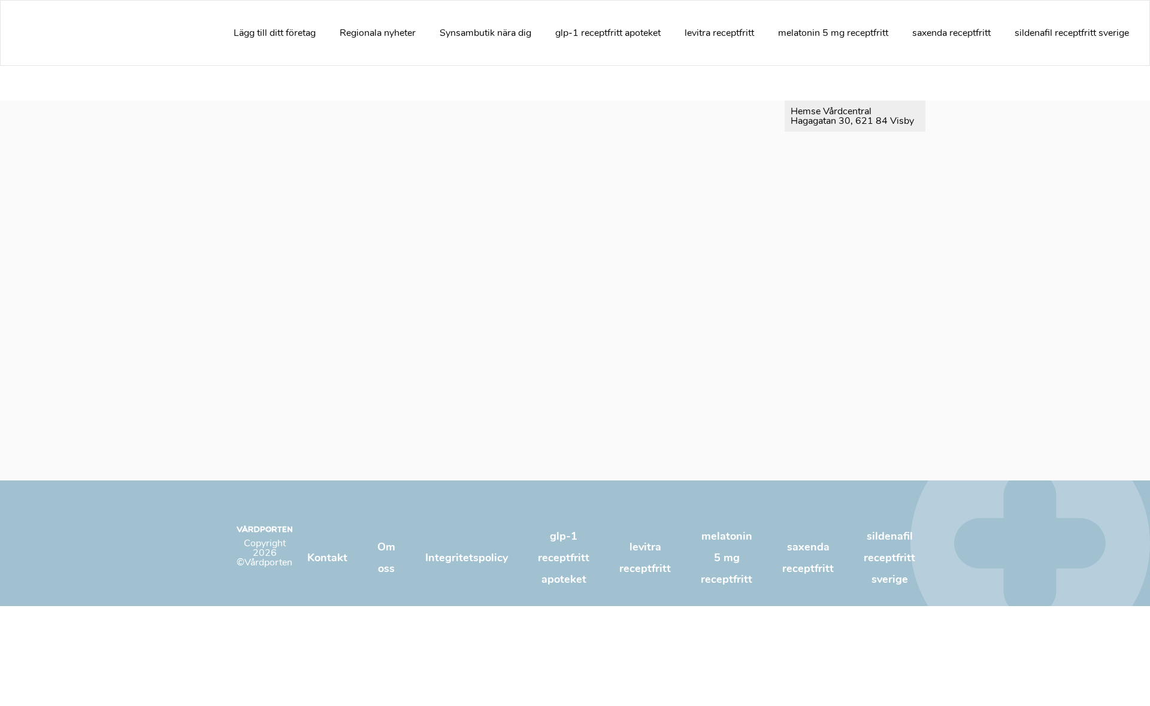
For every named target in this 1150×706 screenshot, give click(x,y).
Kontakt (327, 557)
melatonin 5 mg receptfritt (833, 32)
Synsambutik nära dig (485, 32)
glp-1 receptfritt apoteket (608, 32)
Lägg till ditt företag (275, 32)
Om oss (386, 558)
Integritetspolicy (466, 557)
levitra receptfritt (719, 32)
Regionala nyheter (378, 32)
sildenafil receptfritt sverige (1072, 32)
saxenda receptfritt (951, 32)
